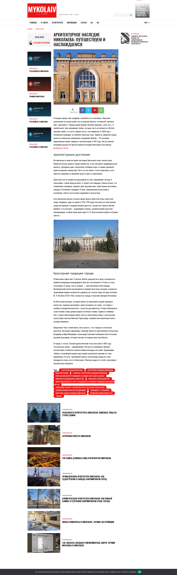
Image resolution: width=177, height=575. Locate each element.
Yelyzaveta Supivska (42, 42)
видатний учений (62, 373)
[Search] (131, 15)
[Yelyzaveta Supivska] (31, 43)
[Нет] (174, 572)
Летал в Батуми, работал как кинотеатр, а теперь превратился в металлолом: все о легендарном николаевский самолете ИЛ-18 (142, 9)
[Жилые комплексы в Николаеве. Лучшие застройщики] (43, 521)
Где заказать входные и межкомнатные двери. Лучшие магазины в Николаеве (88, 544)
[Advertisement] (136, 61)
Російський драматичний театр (101, 393)
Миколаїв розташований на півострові (70, 379)
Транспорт (33, 68)
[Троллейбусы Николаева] (39, 59)
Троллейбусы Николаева (39, 71)
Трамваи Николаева (36, 96)
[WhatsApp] (101, 110)
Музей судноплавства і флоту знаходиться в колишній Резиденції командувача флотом (84, 383)
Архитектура (39, 29)
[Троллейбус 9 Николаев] (39, 109)
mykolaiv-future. (62, 148)
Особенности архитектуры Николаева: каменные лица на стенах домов (89, 414)
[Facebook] (82, 110)
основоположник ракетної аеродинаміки (71, 390)
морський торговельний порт (99, 379)
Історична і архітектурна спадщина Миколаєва (90, 373)
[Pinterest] (95, 110)
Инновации (135, 33)
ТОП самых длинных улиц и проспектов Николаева (86, 458)
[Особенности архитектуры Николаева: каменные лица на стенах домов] (43, 413)
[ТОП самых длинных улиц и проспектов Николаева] (43, 457)
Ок (140, 572)
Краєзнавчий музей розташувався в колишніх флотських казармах (80, 376)
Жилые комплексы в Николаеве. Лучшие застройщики (88, 521)
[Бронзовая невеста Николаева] (43, 435)
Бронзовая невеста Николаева (76, 436)
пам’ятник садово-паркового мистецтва (70, 393)
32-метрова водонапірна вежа (72, 370)
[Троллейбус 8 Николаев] (39, 134)
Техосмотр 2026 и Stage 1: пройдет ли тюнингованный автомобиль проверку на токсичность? (139, 40)
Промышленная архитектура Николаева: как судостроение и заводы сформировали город (84, 478)
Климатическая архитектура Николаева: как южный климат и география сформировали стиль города (87, 500)
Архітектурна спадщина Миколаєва (100, 370)
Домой (29, 29)
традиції (59, 396)
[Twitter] (89, 110)
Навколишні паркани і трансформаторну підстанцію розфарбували (80, 387)
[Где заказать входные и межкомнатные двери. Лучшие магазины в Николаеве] (43, 543)
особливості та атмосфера (99, 390)
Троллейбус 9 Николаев (38, 121)
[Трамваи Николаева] (39, 84)
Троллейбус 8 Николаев (38, 147)
